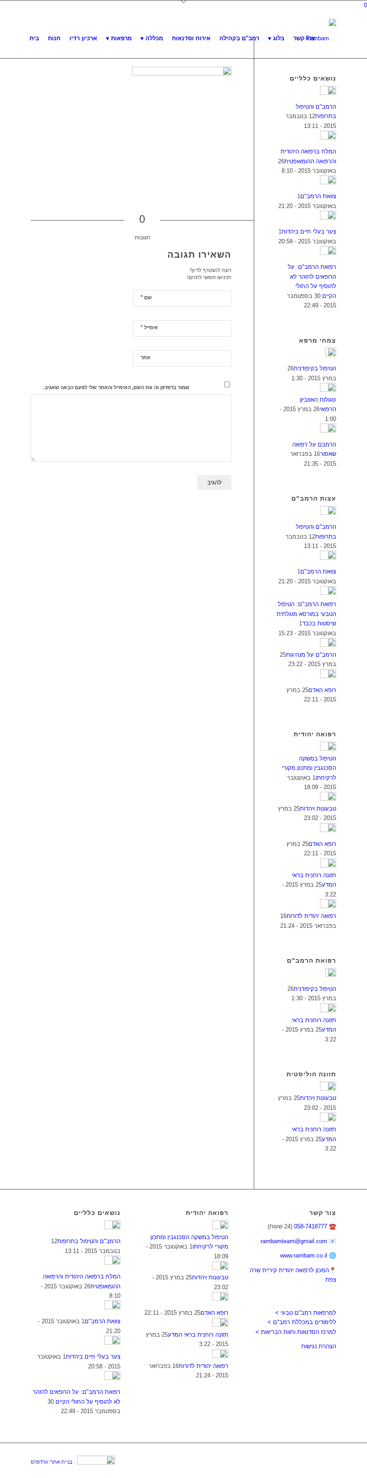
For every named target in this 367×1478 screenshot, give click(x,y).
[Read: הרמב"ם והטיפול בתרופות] (328, 92)
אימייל (149, 327)
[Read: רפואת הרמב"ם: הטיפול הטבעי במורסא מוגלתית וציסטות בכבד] (328, 593)
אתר (145, 357)
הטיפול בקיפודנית (315, 368)
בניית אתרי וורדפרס (52, 1462)
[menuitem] (34, 38)
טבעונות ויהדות (318, 808)
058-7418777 (310, 1226)
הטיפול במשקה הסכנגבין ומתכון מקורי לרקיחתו (309, 768)
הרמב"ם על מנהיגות (311, 654)
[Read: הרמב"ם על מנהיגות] (328, 644)
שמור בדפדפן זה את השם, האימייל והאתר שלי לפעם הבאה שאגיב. (116, 387)
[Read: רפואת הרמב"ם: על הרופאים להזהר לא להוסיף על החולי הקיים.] (328, 253)
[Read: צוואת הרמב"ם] (328, 182)
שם (146, 297)
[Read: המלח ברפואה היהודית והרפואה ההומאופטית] (328, 137)
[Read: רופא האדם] (328, 676)
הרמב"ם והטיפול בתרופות (88, 1241)
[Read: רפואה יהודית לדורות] (328, 906)
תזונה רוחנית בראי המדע (198, 1334)
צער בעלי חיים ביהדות (309, 231)
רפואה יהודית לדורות (311, 916)
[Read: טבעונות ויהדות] (328, 798)
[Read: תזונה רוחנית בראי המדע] (328, 865)
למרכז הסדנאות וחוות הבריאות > (296, 1332)
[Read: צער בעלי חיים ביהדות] (328, 217)
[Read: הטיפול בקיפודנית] (330, 354)
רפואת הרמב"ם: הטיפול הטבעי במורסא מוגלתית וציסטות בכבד (306, 614)
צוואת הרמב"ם (318, 196)
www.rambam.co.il (303, 1255)
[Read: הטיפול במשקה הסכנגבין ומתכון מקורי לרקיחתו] (328, 748)
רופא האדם (322, 690)
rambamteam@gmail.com (293, 1241)
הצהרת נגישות (318, 1346)
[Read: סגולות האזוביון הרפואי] (328, 389)
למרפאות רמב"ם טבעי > (305, 1312)
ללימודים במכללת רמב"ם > (302, 1322)
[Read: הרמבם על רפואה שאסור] (328, 430)
